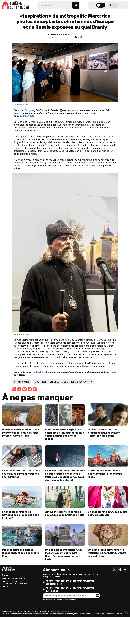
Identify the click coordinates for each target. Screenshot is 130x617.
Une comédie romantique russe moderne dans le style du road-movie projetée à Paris (21, 432)
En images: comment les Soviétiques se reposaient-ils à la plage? (20, 515)
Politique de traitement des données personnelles (14, 579)
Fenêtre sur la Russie (58, 34)
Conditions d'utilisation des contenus (14, 585)
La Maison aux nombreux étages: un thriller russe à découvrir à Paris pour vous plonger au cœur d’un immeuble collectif (65, 475)
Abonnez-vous (56, 569)
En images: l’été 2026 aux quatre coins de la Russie (107, 513)
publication (38, 372)
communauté (27, 116)
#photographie (21, 382)
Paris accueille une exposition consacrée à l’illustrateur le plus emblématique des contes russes (64, 434)
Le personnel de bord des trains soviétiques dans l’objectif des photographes (21, 473)
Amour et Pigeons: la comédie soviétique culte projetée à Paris (64, 513)
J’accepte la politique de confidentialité (61, 600)
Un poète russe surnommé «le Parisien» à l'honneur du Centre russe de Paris (107, 553)
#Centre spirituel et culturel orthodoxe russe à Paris (63, 382)
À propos (6, 575)
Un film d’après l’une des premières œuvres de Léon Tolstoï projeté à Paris (104, 432)
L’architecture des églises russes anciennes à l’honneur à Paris (21, 553)
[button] (70, 4)
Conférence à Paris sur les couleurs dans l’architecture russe (105, 473)
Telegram (29, 110)
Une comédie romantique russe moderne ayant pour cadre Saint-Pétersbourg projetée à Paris (64, 554)
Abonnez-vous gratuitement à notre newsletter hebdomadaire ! (70, 582)
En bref (78, 37)
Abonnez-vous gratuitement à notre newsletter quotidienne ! (70, 589)
